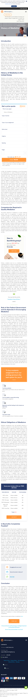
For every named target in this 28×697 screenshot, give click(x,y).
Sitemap (18, 662)
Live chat (5, 655)
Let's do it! (14, 517)
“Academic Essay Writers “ (14, 299)
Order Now (7, 14)
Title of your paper (6, 108)
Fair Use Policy (21, 660)
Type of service (5, 115)
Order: (14, 159)
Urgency (4, 136)
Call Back (5, 657)
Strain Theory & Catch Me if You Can (13, 629)
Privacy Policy (14, 660)
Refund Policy (11, 662)
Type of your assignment (8, 122)
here (22, 616)
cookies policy (8, 3)
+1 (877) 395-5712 (23, 8)
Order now (14, 621)
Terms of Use (7, 660)
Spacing (4, 143)
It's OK (14, 6)
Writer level (4, 129)
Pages (3, 149)
